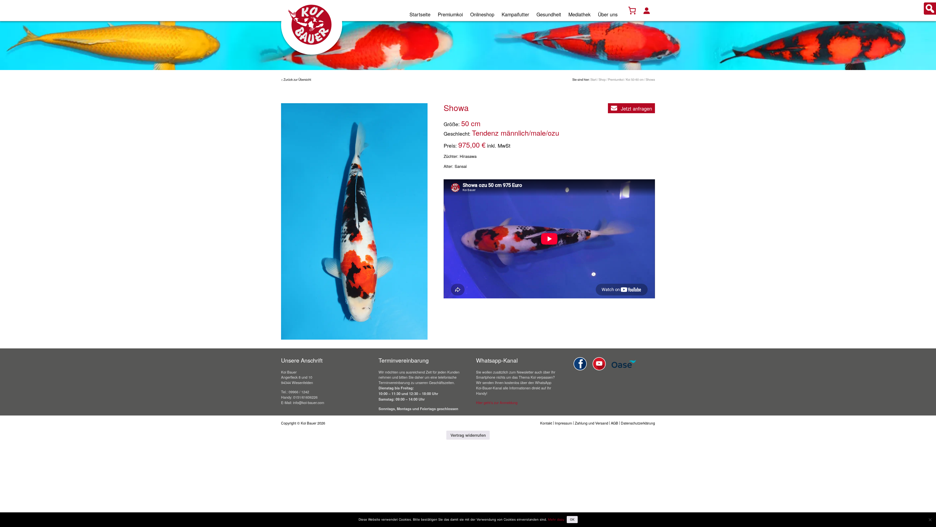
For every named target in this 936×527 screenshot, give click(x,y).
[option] (354, 221)
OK (572, 519)
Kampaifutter (515, 14)
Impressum (563, 423)
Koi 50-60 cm (635, 79)
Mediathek (579, 14)
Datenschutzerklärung (638, 423)
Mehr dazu (556, 519)
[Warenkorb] (632, 10)
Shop (602, 79)
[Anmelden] (646, 10)
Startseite (420, 14)
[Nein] (929, 519)
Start (593, 79)
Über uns (608, 14)
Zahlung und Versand (591, 423)
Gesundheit (548, 14)
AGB (614, 423)
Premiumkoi (450, 14)
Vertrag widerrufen (468, 435)
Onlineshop (482, 14)
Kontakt (546, 423)
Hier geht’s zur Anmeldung (496, 402)
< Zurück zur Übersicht (296, 79)
